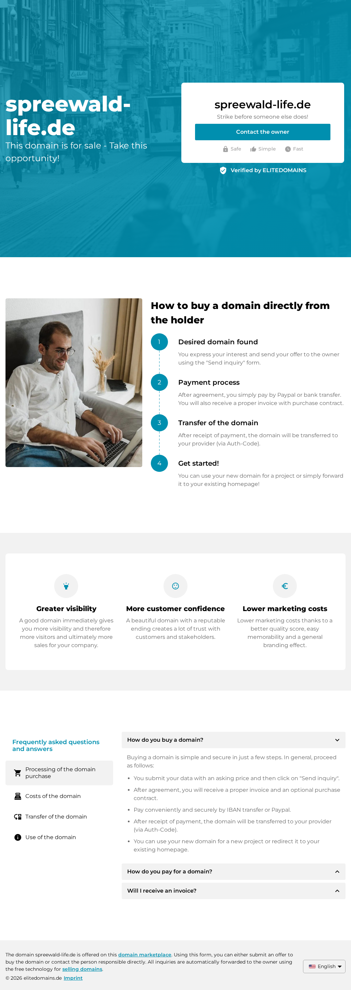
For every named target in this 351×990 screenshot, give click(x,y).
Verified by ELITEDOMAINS (268, 170)
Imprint (73, 978)
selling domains (82, 969)
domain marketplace (144, 955)
